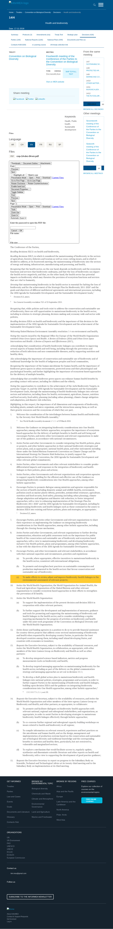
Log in (9, 922)
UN (8, 838)
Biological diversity (40, 788)
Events (10, 802)
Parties (16, 40)
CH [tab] (22, 144)
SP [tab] (59, 144)
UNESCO (11, 846)
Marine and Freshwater (42, 817)
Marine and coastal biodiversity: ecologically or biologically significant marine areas (93, 77)
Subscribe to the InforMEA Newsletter (30, 897)
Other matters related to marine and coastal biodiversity (93, 83)
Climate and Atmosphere (42, 799)
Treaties (19, 12)
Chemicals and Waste (41, 794)
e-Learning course (39, 45)
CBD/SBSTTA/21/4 (33, 692)
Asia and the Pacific (65, 791)
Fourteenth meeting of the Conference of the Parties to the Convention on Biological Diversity (62, 60)
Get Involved (11, 919)
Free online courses (91, 800)
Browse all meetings (93, 173)
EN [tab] (31, 144)
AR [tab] (12, 144)
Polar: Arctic (62, 815)
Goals (9, 807)
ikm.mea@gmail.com (18, 873)
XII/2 (80, 671)
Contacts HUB (18, 45)
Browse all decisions (93, 109)
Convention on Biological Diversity (38, 12)
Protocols (27, 35)
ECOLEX (11, 855)
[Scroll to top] (105, 921)
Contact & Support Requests (17, 917)
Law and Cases (13, 796)
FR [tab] (41, 144)
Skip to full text (71, 73)
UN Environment (14, 840)
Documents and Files (76, 40)
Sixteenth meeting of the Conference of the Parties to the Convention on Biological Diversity (93, 152)
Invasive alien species (93, 90)
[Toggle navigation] (101, 4)
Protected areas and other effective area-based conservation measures (93, 71)
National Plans (55, 40)
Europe (60, 796)
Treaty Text (59, 35)
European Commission (16, 858)
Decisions (57, 12)
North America (63, 810)
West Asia (61, 820)
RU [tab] (50, 144)
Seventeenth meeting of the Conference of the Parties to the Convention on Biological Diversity (93, 129)
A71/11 (53, 421)
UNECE (10, 849)
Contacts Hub (13, 822)
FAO (9, 843)
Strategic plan (72, 35)
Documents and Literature (18, 812)
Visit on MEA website (55, 82)
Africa (59, 786)
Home (11, 12)
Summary (14, 35)
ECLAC (10, 852)
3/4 (69, 331)
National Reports (34, 40)
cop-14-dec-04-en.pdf (28, 156)
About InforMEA (13, 914)
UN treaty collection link (59, 45)
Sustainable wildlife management (93, 64)
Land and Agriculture (41, 812)
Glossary (11, 817)
